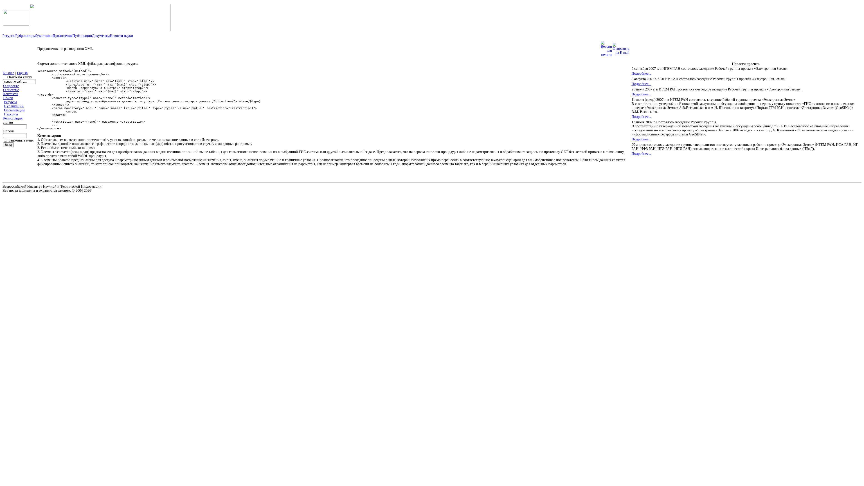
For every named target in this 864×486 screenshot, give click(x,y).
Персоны (11, 114)
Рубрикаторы (25, 36)
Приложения (62, 36)
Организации (14, 110)
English (22, 73)
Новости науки (121, 36)
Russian (8, 73)
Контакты (10, 94)
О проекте (11, 86)
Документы (101, 36)
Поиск (8, 98)
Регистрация (12, 118)
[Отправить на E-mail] (621, 48)
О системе (11, 90)
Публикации (82, 36)
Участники (44, 36)
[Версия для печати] (606, 48)
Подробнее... (641, 73)
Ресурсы (8, 36)
